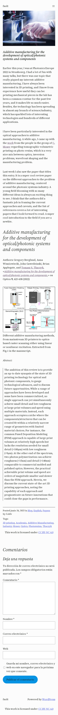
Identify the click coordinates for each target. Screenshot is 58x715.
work (10, 143)
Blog (30, 510)
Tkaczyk (47, 526)
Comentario (11, 580)
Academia (21, 522)
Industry (7, 526)
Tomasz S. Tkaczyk (32, 267)
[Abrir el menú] (53, 6)
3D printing (9, 522)
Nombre (8, 619)
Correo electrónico (15, 634)
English (38, 510)
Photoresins (35, 526)
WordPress (48, 699)
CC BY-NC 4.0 (45, 532)
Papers (46, 510)
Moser (16, 526)
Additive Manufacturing (40, 522)
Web (5, 648)
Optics (24, 526)
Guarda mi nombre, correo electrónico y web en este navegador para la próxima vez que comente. (30, 667)
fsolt (5, 6)
